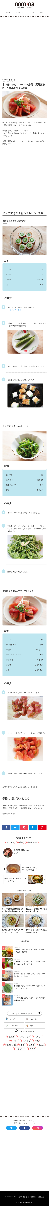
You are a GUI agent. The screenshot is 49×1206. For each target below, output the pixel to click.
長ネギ (31, 1044)
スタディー (19, 12)
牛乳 (37, 1040)
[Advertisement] (24, 47)
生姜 (22, 1044)
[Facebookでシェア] (6, 829)
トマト (15, 1040)
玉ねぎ (11, 1036)
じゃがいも (20, 1048)
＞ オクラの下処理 (14, 310)
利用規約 (33, 1197)
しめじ (42, 1044)
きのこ (32, 1048)
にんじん (38, 1036)
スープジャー (24, 1036)
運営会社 (41, 1197)
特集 (41, 12)
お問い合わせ (22, 1197)
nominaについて (10, 1197)
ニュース (31, 12)
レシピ (8, 12)
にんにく (26, 1040)
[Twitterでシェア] (15, 829)
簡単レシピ (33, 842)
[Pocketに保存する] (24, 829)
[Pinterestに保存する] (42, 829)
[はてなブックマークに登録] (33, 829)
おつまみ (10, 842)
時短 (21, 842)
